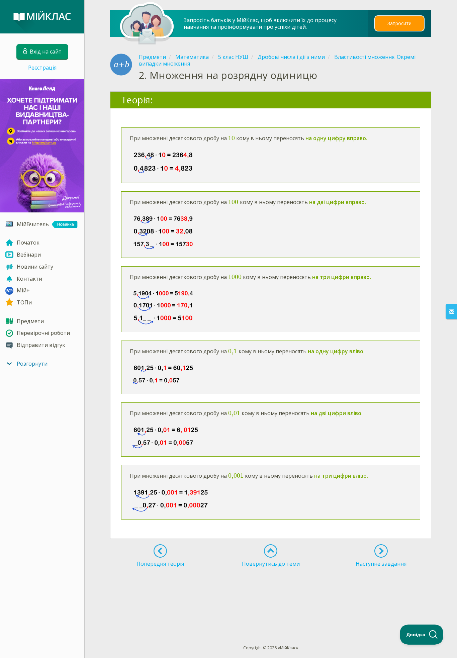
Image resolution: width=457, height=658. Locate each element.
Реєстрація (42, 67)
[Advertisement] (271, 594)
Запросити (399, 23)
